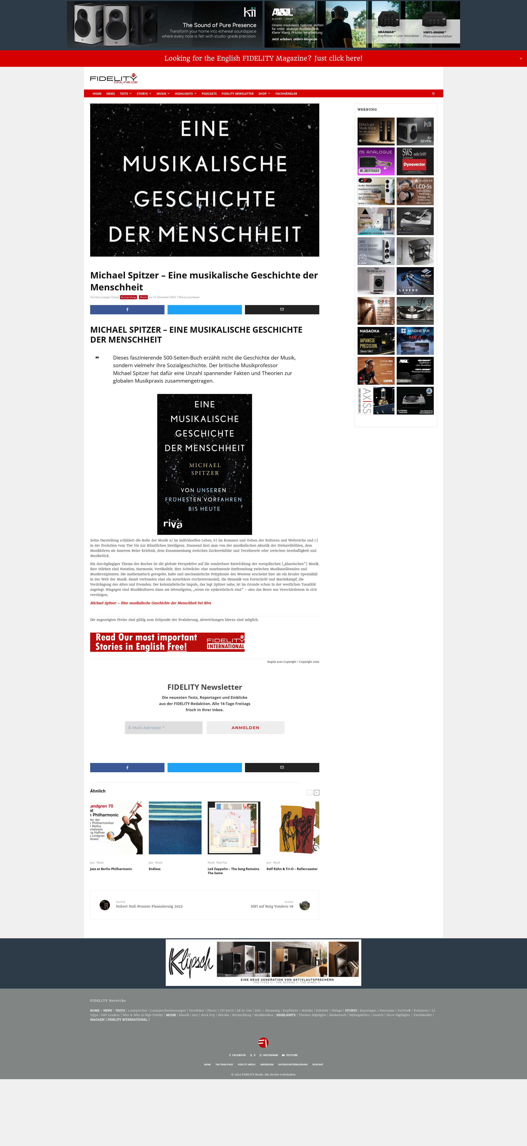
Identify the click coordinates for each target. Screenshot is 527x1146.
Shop (263, 94)
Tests (124, 94)
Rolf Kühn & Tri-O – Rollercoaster (292, 869)
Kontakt (317, 1064)
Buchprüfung (128, 297)
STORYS (351, 1010)
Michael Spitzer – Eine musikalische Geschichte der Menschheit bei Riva (150, 603)
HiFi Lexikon (110, 1015)
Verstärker (196, 1010)
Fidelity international (127, 1019)
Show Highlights (398, 1015)
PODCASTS (209, 94)
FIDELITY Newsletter (238, 94)
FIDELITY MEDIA (246, 1064)
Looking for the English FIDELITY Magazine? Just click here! (263, 58)
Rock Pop (222, 862)
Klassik (184, 1015)
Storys (142, 94)
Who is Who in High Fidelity (143, 1015)
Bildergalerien (359, 1015)
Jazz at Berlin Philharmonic (111, 869)
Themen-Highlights (312, 1015)
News (110, 94)
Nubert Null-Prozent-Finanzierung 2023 (149, 904)
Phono (212, 1010)
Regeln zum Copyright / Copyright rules (293, 661)
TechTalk (404, 1010)
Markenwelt (337, 1015)
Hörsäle (223, 1015)
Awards (378, 1015)
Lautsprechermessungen (168, 1010)
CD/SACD (227, 1010)
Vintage (336, 1010)
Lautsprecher (137, 1010)
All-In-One (244, 1010)
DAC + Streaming (267, 1010)
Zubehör (322, 1010)
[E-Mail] (282, 309)
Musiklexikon (263, 1015)
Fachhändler (286, 94)
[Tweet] (205, 309)
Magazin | (99, 1019)
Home (97, 94)
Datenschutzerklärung (293, 1064)
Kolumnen (421, 1010)
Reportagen (368, 1010)
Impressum (266, 1064)
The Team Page (224, 1064)
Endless (154, 869)
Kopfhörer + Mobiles (298, 1010)
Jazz (92, 862)
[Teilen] (127, 309)
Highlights (184, 94)
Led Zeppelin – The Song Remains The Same (233, 871)
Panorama (387, 1010)
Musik (161, 94)
